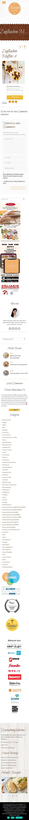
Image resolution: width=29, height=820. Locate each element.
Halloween (5, 457)
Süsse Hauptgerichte (7, 547)
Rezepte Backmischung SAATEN (10, 522)
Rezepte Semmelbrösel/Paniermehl (11, 529)
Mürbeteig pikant (6, 487)
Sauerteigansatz (6, 539)
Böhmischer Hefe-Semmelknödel (9, 757)
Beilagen (4, 422)
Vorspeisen (5, 564)
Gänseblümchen (6, 447)
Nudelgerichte (5, 492)
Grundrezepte (5, 455)
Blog (3, 427)
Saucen (4, 537)
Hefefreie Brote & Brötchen (9, 462)
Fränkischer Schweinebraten (8, 760)
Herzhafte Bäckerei (7, 467)
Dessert (4, 440)
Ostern (4, 497)
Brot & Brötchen (6, 435)
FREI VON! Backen (7, 442)
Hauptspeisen (5, 460)
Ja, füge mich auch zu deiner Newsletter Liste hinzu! (14, 182)
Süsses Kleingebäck (7, 552)
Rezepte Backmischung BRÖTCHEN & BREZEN (13, 507)
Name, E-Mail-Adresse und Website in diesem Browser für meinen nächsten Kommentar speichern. (13, 176)
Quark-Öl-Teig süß (6, 504)
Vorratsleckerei (6, 562)
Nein (12, 817)
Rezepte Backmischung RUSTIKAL (10, 519)
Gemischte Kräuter (7, 450)
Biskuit (4, 425)
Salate (3, 534)
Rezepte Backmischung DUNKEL (10, 512)
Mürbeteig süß (6, 490)
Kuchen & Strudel (6, 477)
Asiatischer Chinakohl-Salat (8, 765)
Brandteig (4, 430)
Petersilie (4, 499)
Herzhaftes (5, 470)
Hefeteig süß (5, 465)
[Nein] (27, 811)
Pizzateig (4, 502)
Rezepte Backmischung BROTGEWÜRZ (12, 509)
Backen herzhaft (6, 420)
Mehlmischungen (6, 482)
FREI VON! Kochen (7, 445)
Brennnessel (5, 432)
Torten (4, 554)
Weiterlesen (19, 817)
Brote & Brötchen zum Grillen (9, 437)
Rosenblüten (5, 532)
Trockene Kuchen (6, 557)
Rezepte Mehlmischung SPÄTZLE (10, 524)
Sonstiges (4, 542)
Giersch (4, 452)
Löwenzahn (5, 479)
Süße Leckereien (6, 549)
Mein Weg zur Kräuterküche (9, 485)
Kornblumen (5, 475)
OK (8, 817)
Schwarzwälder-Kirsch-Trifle (8, 762)
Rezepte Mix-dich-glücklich (9, 527)
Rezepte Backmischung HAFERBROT (11, 514)
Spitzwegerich (5, 544)
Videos (4, 559)
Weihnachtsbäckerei (7, 567)
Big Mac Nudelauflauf (7, 768)
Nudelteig (4, 494)
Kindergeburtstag (6, 472)
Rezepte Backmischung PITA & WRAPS (11, 517)
